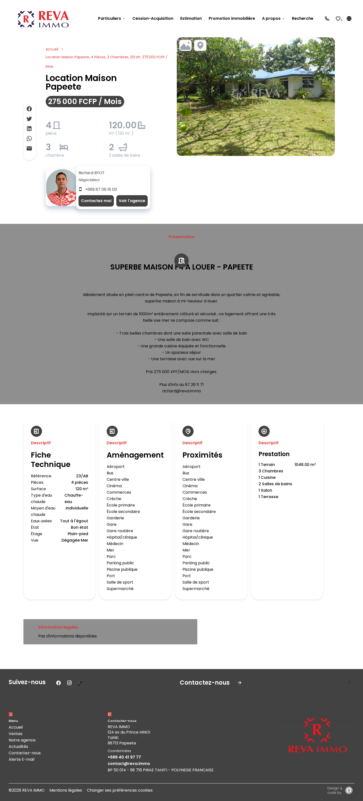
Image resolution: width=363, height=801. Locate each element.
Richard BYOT (92, 173)
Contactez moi (96, 201)
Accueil (52, 49)
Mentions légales (65, 790)
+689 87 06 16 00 (101, 189)
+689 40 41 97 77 (124, 757)
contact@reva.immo (129, 763)
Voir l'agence (132, 201)
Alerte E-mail (21, 759)
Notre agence (22, 740)
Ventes (15, 734)
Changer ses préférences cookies (120, 790)
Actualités (18, 746)
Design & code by (335, 790)
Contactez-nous (25, 753)
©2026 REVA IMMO (26, 790)
